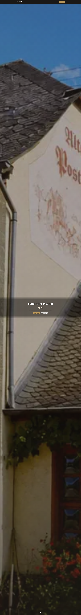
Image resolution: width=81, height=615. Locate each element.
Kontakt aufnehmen (45, 313)
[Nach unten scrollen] (40, 612)
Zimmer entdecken (36, 313)
